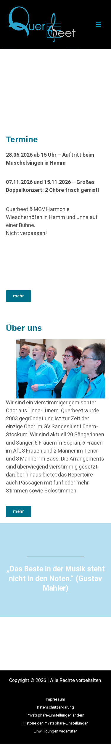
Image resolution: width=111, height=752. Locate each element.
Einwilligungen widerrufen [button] (56, 731)
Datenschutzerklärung (55, 707)
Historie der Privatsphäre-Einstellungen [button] (56, 723)
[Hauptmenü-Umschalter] (98, 24)
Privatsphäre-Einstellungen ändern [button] (55, 715)
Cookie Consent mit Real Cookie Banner (41, 748)
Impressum (55, 699)
